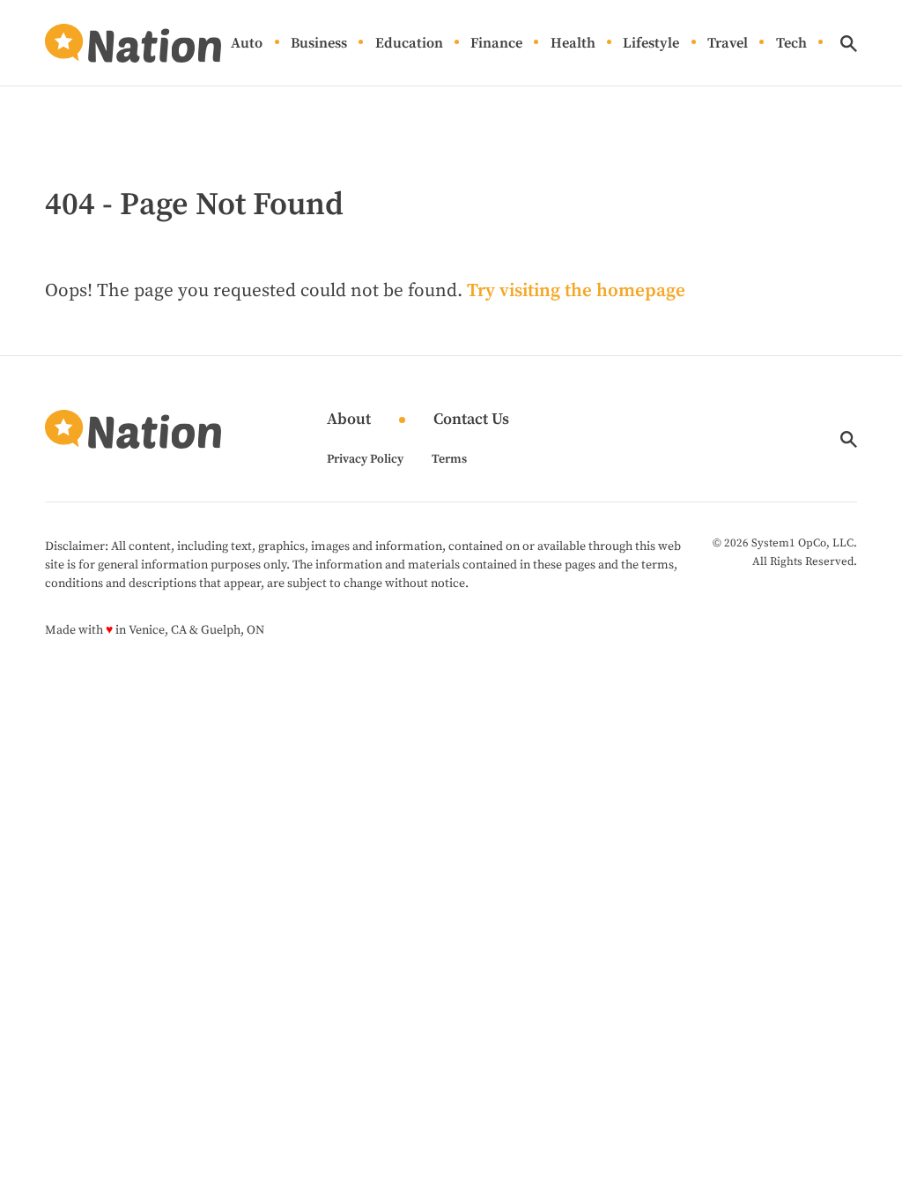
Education (409, 43)
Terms (449, 459)
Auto (246, 43)
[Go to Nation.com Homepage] (133, 43)
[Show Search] (848, 43)
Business (319, 43)
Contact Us (471, 420)
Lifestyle (651, 43)
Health (573, 43)
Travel (727, 43)
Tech (791, 43)
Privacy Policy (365, 459)
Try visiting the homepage (576, 290)
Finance (496, 43)
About (349, 420)
